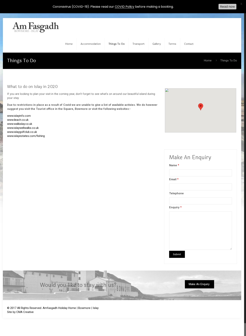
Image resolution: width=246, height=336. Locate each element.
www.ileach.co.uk (17, 120)
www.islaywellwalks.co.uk (23, 128)
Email (174, 179)
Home (208, 60)
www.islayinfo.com (19, 116)
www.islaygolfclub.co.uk (22, 132)
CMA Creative (25, 312)
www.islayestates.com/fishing (26, 136)
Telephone (176, 193)
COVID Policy (124, 6)
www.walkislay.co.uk (19, 124)
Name (174, 165)
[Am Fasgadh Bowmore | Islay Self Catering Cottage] (37, 26)
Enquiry (175, 207)
